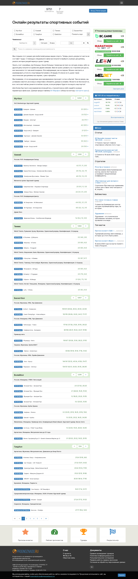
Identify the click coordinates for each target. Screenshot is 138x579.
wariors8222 (98, 108)
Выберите (23, 43)
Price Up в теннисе (102, 167)
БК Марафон (55, 91)
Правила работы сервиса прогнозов (104, 560)
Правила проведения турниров (102, 553)
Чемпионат (17, 39)
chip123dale (98, 111)
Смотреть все (118, 89)
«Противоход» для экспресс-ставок (107, 181)
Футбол (19, 31)
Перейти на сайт (112, 41)
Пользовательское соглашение (102, 558)
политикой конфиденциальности (42, 576)
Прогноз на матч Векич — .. (106, 241)
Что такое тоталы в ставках (106, 200)
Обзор (99, 41)
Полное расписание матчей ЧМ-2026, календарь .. (106, 150)
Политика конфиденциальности (102, 556)
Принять (121, 575)
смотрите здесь (81, 91)
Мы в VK (68, 556)
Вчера (52, 43)
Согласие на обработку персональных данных (107, 562)
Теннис (57, 31)
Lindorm (96, 105)
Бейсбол (57, 34)
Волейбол (20, 34)
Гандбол (38, 34)
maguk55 (97, 102)
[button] (98, 11)
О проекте (67, 553)
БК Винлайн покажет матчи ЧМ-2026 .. (106, 139)
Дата (41, 39)
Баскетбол (78, 31)
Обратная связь (69, 558)
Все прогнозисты (117, 117)
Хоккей (38, 31)
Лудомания (99, 213)
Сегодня (44, 43)
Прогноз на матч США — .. (105, 231)
